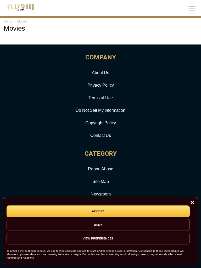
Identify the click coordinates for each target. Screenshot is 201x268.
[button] (192, 203)
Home (8, 21)
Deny (98, 224)
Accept (98, 211)
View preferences (98, 238)
